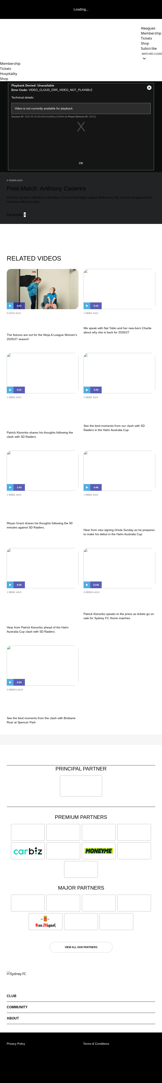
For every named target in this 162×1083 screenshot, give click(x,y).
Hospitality (8, 73)
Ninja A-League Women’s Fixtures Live (36, 323)
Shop (4, 78)
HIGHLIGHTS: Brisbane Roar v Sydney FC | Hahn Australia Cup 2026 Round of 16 (41, 702)
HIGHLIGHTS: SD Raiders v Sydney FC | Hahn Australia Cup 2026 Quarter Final (116, 410)
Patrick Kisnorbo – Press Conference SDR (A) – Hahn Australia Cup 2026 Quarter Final (39, 609)
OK (81, 163)
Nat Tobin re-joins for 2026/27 (118, 319)
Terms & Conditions (96, 1043)
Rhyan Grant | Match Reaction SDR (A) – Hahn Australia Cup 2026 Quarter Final (42, 508)
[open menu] (3, 56)
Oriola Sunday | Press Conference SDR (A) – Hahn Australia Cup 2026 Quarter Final (116, 511)
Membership (10, 63)
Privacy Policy (16, 1043)
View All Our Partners (81, 947)
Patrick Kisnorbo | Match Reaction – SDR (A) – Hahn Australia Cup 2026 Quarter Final (38, 414)
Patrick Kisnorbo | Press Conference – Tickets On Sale (118, 602)
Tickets (5, 68)
